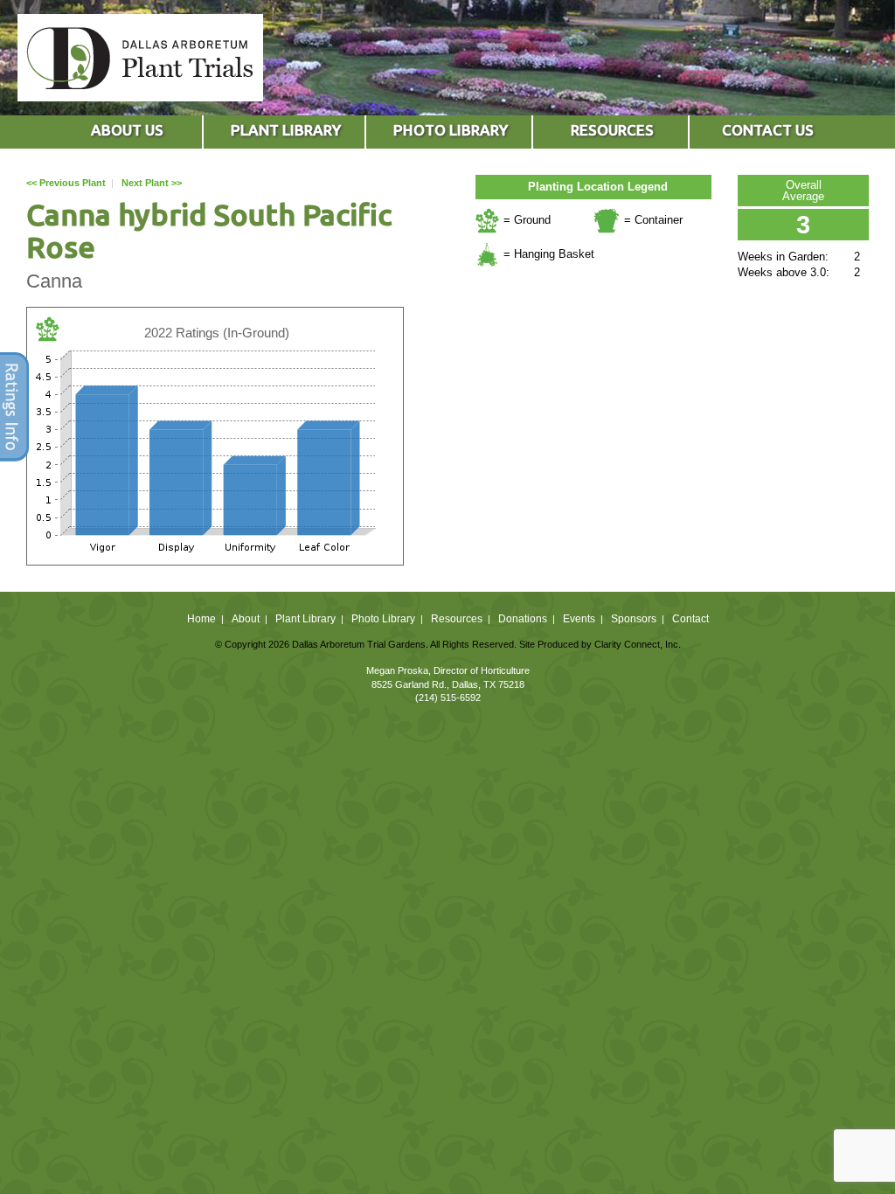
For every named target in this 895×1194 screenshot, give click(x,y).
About (246, 619)
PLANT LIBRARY (286, 129)
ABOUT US (127, 129)
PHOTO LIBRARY (450, 129)
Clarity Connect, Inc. (637, 644)
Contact (690, 619)
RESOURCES (612, 129)
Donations (522, 619)
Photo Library (383, 619)
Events (579, 619)
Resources (456, 619)
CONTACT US (768, 129)
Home (201, 619)
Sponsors (633, 619)
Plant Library (305, 619)
